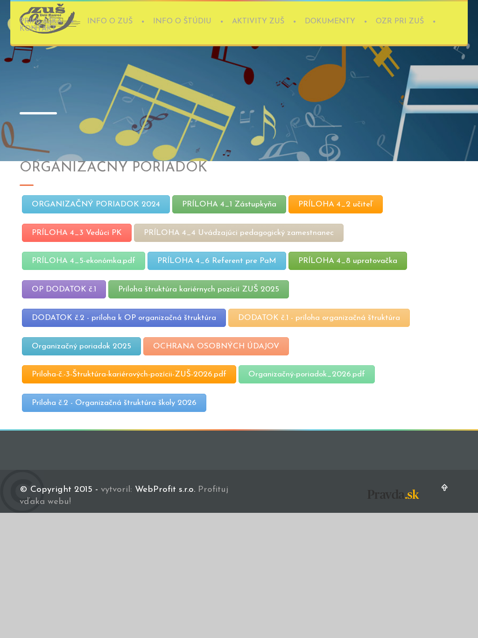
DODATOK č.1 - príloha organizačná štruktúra (319, 318)
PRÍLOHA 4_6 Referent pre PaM (216, 261)
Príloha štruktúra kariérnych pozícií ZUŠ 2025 (198, 289)
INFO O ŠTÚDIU (182, 21)
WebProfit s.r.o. (165, 489)
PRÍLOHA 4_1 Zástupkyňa (229, 204)
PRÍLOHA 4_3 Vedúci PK (77, 233)
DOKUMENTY (330, 21)
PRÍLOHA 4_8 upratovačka (347, 261)
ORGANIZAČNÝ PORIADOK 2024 (96, 204)
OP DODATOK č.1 (64, 289)
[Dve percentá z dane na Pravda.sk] (393, 500)
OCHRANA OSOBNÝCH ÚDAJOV (216, 346)
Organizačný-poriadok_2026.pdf (306, 374)
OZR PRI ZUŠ (400, 21)
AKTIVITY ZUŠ (258, 21)
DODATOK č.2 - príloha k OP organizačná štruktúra (124, 318)
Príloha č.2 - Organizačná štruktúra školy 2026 (114, 403)
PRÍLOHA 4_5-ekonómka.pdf (83, 261)
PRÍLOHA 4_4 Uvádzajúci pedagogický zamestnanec (239, 233)
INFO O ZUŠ (110, 21)
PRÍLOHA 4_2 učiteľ (335, 204)
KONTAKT (38, 29)
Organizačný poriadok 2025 (81, 346)
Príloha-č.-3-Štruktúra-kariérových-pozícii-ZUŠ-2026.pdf (129, 374)
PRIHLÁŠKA (41, 21)
